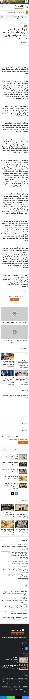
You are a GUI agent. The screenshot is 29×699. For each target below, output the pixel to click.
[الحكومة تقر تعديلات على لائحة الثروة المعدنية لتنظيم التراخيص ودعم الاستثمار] (7, 356)
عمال (12, 689)
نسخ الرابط (14, 299)
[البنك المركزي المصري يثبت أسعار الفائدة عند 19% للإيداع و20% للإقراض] (23, 457)
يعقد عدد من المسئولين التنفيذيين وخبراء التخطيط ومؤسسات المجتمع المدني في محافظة (20, 563)
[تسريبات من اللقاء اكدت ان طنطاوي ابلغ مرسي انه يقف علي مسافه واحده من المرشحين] (5, 577)
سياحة (10, 686)
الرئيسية (24, 23)
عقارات (16, 689)
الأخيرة (24, 449)
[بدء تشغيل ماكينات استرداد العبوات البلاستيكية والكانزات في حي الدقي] (23, 464)
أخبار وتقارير (20, 678)
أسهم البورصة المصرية (11, 678)
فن (8, 689)
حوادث (19, 686)
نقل (20, 691)
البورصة (3, 681)
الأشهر (14, 449)
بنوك (8, 683)
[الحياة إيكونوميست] (19, 7)
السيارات (12, 683)
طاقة (26, 689)
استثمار (13, 681)
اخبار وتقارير (19, 681)
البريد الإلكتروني (24, 423)
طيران (21, 689)
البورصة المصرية (24, 683)
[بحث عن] (27, 7)
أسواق (4, 678)
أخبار (21, 23)
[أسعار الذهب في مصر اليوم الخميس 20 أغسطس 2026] (23, 478)
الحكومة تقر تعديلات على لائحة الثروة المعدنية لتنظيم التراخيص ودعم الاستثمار (8, 363)
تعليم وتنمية (25, 686)
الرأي (17, 683)
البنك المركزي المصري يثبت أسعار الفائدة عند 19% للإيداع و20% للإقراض (10, 456)
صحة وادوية (4, 686)
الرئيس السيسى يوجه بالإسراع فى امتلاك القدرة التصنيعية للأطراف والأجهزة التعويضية (22, 380)
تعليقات (5, 449)
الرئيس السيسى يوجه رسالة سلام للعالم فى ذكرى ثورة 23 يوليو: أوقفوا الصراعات (8, 380)
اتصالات (25, 681)
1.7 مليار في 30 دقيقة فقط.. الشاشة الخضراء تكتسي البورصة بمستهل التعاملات (10, 485)
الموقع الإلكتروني (24, 430)
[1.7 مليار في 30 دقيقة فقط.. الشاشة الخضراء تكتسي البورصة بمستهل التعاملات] (23, 485)
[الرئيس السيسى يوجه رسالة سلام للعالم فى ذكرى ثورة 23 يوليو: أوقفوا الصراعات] (7, 373)
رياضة (14, 686)
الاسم (26, 416)
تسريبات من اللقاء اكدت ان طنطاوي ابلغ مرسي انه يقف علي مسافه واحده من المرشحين (19, 576)
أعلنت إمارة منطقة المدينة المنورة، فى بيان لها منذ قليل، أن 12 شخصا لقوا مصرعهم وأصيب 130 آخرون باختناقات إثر (15, 546)
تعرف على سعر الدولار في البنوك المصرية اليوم (15, 12)
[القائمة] (2, 7)
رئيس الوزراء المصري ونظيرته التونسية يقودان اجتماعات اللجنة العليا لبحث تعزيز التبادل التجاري (21, 363)
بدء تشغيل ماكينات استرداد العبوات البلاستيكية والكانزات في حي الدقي (8, 514)
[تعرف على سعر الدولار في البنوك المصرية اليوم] (23, 471)
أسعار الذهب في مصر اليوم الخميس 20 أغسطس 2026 (7, 531)
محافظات (25, 691)
